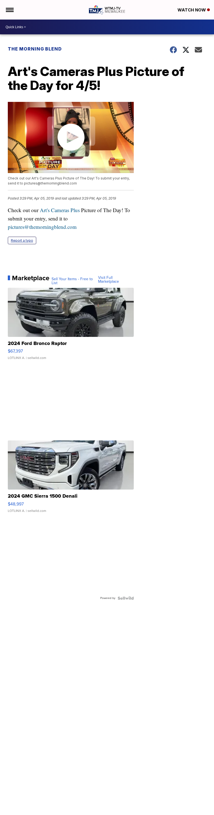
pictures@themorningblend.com (42, 226)
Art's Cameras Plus (60, 210)
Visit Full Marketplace (108, 280)
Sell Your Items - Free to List (72, 281)
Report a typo (22, 240)
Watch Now (192, 10)
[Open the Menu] (9, 10)
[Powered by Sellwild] (126, 598)
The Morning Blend (35, 49)
